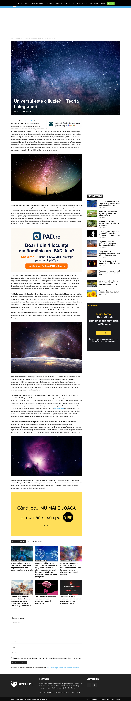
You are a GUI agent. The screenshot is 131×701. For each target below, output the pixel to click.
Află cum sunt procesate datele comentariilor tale (63, 668)
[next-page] (15, 610)
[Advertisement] (65, 23)
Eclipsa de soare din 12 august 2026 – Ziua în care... (109, 262)
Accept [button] (110, 3)
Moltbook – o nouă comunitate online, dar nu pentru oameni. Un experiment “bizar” (70, 599)
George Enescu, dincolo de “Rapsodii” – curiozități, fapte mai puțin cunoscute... (109, 233)
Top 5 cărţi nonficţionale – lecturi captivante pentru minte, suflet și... (109, 213)
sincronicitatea (59, 408)
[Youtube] (95, 685)
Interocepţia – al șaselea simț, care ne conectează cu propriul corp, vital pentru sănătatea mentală (22, 566)
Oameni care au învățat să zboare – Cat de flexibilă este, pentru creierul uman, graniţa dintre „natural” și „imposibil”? (22, 601)
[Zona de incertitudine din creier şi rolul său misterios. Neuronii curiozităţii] (46, 587)
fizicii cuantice (29, 121)
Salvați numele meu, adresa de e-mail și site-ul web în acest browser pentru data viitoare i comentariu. (47, 658)
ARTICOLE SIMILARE (18, 542)
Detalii (103, 3)
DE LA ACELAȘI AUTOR (35, 542)
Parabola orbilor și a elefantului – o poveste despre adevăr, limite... (107, 243)
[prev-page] (12, 610)
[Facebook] (89, 685)
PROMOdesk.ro (75, 692)
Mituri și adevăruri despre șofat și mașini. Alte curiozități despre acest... (108, 283)
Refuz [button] (96, 3)
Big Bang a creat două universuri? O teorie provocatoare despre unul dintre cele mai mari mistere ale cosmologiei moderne (70, 569)
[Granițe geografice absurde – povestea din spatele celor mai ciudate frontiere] (92, 203)
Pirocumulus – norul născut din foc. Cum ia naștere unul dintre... (109, 273)
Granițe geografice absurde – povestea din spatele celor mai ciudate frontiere (109, 203)
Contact (118, 699)
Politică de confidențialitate (106, 699)
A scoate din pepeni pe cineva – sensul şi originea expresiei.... (109, 223)
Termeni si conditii (92, 699)
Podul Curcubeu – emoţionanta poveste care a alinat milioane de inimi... (109, 253)
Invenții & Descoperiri (22, 38)
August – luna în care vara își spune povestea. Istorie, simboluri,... (109, 293)
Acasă (12, 38)
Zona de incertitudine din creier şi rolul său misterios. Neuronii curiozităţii (45, 599)
